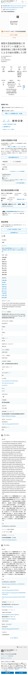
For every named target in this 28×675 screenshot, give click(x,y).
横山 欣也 (4, 291)
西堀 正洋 (4, 284)
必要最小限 (7, 672)
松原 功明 (4, 295)
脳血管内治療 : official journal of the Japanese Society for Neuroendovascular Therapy (14, 6)
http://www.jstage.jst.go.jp (8, 540)
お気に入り (4, 121)
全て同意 (21, 672)
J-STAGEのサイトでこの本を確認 (17, 171)
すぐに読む (15, 35)
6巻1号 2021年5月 (10, 9)
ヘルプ (23, 153)
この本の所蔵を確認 (19, 183)
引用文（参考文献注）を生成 (10, 124)
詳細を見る (24, 87)
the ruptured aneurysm (8, 383)
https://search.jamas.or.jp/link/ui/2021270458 (13, 597)
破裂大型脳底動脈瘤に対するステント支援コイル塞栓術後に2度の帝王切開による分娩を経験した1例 (14, 249)
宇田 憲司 (4, 293)
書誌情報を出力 (7, 126)
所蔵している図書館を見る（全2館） (14, 113)
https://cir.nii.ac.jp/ (6, 606)
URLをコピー (8, 121)
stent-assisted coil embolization (10, 381)
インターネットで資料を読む (7, 656)
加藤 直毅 (4, 280)
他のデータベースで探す (9, 129)
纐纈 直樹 (4, 297)
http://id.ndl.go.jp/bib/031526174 (10, 424)
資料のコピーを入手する (6, 658)
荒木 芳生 (4, 289)
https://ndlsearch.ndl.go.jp (8, 416)
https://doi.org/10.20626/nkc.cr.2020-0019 (12, 584)
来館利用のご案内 (21, 199)
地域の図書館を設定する (13, 157)
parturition (4, 385)
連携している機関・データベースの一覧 (16, 146)
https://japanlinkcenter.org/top (10, 614)
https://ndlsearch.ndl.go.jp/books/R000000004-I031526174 (14, 593)
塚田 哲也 (4, 287)
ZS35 (3, 391)
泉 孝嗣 (4, 282)
